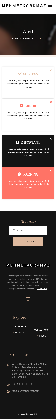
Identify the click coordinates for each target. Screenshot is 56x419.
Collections (41, 330)
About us (20, 333)
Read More (42, 288)
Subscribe (31, 241)
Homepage (20, 326)
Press (42, 336)
